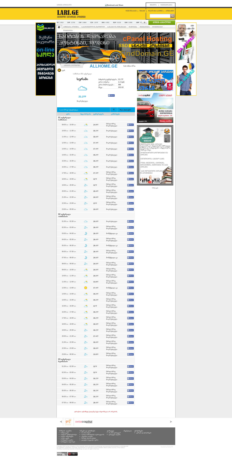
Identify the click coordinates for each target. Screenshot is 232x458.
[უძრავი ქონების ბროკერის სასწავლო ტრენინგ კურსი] (155, 90)
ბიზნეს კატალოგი (162, 22)
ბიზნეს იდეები (65, 438)
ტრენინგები (157, 27)
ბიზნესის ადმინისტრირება (69, 434)
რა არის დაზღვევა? (115, 433)
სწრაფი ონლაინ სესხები (88, 438)
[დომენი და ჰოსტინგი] (116, 63)
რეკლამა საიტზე (155, 11)
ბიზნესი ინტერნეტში (67, 436)
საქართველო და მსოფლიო (93, 27)
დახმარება (68, 31)
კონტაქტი (170, 11)
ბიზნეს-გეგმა (65, 433)
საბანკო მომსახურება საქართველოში (92, 434)
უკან (63, 70)
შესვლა (153, 5)
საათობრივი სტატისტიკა (68, 110)
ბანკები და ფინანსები (116, 27)
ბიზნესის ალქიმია (71, 27)
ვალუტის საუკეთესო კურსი (89, 440)
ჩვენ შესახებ (131, 11)
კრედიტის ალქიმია (87, 436)
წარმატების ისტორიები (68, 442)
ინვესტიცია (145, 27)
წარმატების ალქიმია (67, 440)
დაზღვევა (133, 27)
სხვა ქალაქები (125, 110)
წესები (142, 11)
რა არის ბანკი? (86, 433)
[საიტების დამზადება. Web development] (186, 95)
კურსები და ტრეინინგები (143, 433)
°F (114, 110)
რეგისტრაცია (166, 5)
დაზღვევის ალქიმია (115, 434)
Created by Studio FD (167, 446)
